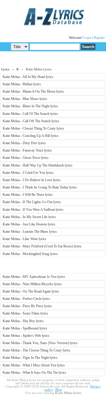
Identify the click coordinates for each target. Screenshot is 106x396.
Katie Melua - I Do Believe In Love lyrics (32, 180)
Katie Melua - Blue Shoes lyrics (25, 99)
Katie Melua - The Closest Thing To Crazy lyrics (36, 350)
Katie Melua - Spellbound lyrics (25, 328)
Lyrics (5, 69)
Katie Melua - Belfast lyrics (22, 84)
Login (87, 37)
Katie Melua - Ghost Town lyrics (26, 158)
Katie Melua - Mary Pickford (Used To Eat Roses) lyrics (42, 246)
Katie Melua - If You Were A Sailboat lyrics (33, 210)
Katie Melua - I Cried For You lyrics (28, 173)
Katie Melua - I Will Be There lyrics (28, 195)
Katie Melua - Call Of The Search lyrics (30, 114)
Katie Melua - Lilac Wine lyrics (24, 239)
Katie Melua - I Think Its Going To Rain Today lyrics (40, 187)
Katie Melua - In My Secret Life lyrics (29, 217)
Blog (58, 389)
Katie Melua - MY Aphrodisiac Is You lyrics (34, 277)
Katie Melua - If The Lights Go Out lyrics (32, 202)
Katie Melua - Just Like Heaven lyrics (29, 224)
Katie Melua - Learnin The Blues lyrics (30, 232)
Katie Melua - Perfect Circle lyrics (26, 299)
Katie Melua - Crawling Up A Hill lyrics (31, 136)
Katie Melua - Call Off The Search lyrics (31, 121)
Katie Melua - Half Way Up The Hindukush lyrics (37, 165)
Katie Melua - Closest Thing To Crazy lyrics (33, 128)
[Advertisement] (53, 59)
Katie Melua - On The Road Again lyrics (31, 291)
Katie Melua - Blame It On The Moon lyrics (33, 91)
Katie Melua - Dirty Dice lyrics (24, 143)
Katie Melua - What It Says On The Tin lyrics (34, 372)
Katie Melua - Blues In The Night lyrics (30, 106)
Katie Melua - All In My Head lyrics (28, 77)
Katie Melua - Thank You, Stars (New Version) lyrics (40, 343)
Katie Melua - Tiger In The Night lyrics (30, 358)
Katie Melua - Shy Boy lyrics (23, 321)
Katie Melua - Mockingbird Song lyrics (30, 254)
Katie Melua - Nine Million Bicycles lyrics (32, 284)
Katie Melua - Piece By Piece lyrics (27, 306)
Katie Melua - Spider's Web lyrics (26, 336)
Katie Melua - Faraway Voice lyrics (27, 150)
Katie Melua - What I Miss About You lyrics (34, 365)
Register (99, 37)
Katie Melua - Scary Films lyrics (25, 313)
